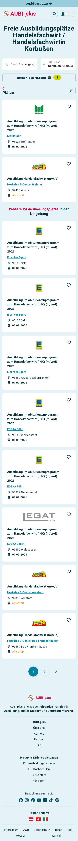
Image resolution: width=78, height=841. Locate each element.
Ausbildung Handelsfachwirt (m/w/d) (32, 178)
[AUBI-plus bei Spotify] (57, 800)
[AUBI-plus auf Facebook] (20, 800)
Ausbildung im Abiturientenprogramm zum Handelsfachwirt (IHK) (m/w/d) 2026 (33, 126)
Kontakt (57, 835)
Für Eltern (39, 780)
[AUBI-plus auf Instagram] (26, 800)
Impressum (11, 829)
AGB (26, 829)
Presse (57, 829)
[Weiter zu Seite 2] (56, 671)
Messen (21, 835)
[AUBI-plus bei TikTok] (51, 800)
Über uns (39, 727)
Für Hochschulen (39, 769)
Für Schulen (39, 775)
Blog (70, 829)
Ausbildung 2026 (37, 3)
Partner (39, 739)
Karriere (39, 733)
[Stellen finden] (54, 14)
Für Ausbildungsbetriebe (39, 763)
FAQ (39, 745)
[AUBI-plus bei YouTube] (39, 800)
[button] (71, 14)
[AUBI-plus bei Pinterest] (33, 800)
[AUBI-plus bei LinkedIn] (45, 800)
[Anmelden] (63, 14)
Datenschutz (42, 829)
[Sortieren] (71, 90)
